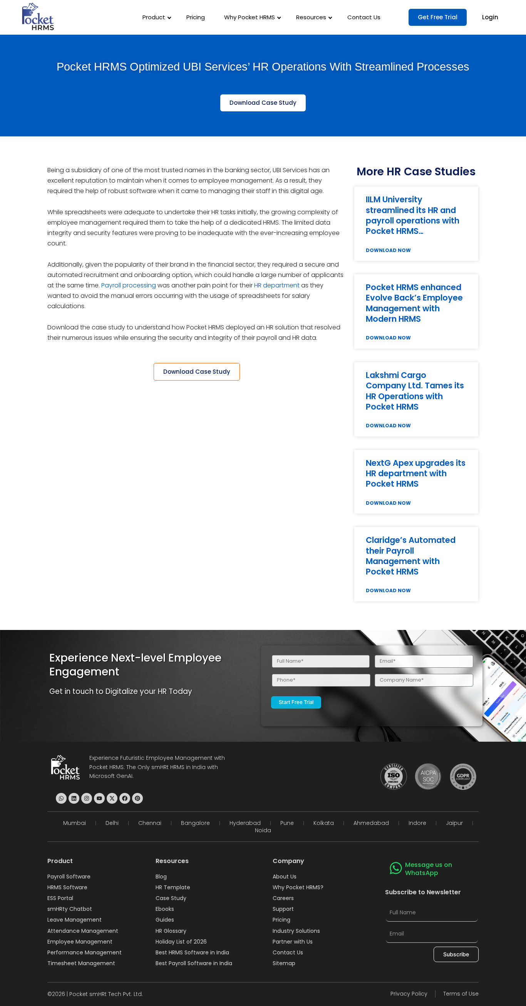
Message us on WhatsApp (428, 868)
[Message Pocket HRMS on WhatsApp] (61, 798)
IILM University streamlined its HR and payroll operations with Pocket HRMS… (412, 215)
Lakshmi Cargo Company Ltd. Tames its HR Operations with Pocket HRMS (415, 390)
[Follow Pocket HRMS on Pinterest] (137, 798)
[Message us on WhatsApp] (396, 868)
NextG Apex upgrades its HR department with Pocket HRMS (416, 473)
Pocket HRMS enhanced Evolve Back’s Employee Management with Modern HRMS (414, 303)
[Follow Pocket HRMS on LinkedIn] (74, 798)
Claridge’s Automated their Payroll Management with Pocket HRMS (411, 555)
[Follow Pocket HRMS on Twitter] (112, 798)
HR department (277, 285)
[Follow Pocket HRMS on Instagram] (86, 798)
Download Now (388, 250)
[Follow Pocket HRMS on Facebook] (124, 798)
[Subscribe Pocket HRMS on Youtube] (99, 798)
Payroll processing (128, 285)
